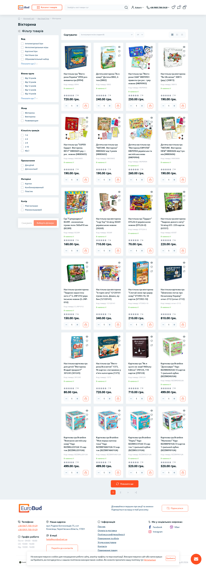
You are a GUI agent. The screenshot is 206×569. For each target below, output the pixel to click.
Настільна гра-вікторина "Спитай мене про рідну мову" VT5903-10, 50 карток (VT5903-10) (140, 294)
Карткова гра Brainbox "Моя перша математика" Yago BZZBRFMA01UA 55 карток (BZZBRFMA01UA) (108, 443)
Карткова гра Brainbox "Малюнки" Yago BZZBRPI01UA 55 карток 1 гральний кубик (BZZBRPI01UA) (173, 443)
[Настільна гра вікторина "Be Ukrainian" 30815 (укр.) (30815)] (173, 57)
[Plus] (77, 105)
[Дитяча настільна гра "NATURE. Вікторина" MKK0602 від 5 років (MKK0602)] (108, 128)
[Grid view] (172, 34)
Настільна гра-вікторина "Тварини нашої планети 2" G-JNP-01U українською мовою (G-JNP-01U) (76, 296)
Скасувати (27, 223)
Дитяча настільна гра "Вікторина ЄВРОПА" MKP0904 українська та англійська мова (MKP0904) (140, 151)
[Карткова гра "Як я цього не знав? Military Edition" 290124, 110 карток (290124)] (140, 347)
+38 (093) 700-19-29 (28, 529)
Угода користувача (107, 542)
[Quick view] (87, 47)
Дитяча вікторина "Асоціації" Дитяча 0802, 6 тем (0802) (108, 77)
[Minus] (66, 105)
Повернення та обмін (108, 538)
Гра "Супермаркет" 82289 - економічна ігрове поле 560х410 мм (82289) (76, 224)
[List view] (177, 34)
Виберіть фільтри (45, 223)
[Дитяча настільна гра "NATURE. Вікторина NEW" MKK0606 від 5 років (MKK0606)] (173, 128)
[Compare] (87, 55)
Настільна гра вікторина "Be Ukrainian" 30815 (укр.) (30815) (173, 77)
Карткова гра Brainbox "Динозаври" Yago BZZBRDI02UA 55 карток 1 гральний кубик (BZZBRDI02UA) (173, 370)
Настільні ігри (43, 18)
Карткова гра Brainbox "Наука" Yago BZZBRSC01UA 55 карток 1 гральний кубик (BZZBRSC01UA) (139, 443)
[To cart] (85, 105)
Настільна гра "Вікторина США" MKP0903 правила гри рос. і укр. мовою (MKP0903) (139, 79)
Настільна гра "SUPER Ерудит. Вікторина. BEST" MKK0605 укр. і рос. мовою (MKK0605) (75, 149)
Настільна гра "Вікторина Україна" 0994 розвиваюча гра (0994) (76, 77)
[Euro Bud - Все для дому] (59, 508)
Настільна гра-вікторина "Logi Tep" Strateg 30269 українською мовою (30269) (108, 224)
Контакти (102, 546)
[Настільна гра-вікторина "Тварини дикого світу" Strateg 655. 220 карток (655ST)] (173, 202)
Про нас (102, 526)
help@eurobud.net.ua (56, 539)
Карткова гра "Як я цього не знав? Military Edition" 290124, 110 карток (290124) (139, 368)
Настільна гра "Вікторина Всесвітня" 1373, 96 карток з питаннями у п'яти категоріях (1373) (108, 368)
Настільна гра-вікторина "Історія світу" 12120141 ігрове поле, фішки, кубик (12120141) (108, 294)
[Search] (126, 7)
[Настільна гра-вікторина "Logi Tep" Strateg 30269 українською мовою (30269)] (108, 202)
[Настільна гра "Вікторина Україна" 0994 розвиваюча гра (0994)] (76, 57)
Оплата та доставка (107, 530)
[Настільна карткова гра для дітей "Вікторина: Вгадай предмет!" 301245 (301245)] (76, 347)
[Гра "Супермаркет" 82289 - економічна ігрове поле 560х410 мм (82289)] (76, 202)
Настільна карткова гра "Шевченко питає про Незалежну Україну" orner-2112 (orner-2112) (173, 294)
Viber (177, 527)
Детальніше (150, 560)
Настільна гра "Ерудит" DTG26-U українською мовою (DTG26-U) (140, 222)
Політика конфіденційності (111, 534)
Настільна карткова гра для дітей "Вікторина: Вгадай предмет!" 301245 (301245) (75, 368)
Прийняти (170, 558)
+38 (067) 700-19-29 (28, 526)
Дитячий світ (28, 18)
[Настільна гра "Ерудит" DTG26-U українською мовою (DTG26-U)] (140, 202)
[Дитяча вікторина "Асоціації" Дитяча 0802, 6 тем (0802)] (108, 57)
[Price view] (182, 34)
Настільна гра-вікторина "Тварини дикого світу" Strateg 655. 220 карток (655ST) (173, 224)
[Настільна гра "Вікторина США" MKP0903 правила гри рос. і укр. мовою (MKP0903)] (140, 57)
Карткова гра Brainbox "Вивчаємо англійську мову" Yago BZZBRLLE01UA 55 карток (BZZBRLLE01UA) (75, 443)
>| (136, 492)
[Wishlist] (87, 51)
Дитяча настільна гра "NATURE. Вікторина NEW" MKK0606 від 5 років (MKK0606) (173, 149)
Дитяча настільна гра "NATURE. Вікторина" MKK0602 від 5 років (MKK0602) (107, 149)
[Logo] (23, 7)
